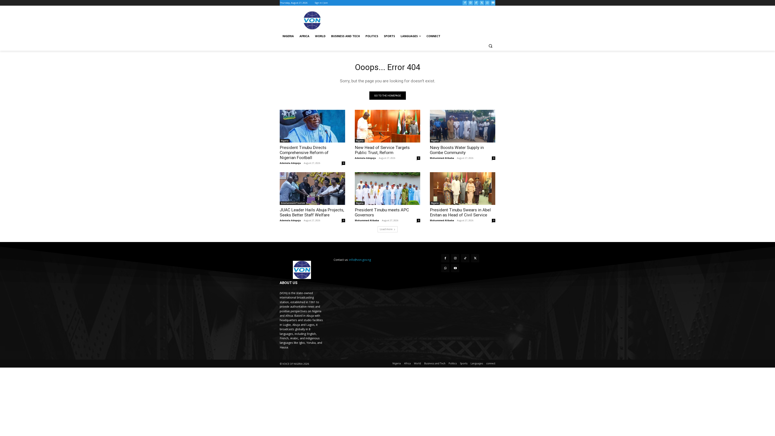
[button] (490, 46)
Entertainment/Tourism (293, 203)
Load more (386, 229)
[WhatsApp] (487, 3)
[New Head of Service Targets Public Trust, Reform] (387, 126)
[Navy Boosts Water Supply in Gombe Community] (462, 126)
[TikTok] (476, 3)
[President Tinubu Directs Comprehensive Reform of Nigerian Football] (312, 126)
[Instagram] (470, 3)
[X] (482, 3)
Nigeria (284, 140)
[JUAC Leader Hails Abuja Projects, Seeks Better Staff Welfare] (312, 188)
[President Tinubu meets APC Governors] (387, 188)
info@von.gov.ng (360, 260)
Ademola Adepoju (290, 163)
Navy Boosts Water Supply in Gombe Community (457, 150)
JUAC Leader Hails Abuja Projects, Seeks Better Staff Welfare (312, 212)
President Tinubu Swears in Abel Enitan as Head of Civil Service (460, 212)
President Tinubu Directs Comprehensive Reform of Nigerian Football (304, 152)
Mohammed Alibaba (442, 157)
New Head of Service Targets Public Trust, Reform (382, 150)
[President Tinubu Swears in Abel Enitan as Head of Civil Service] (462, 188)
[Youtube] (493, 3)
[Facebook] (465, 3)
